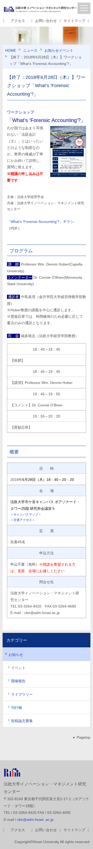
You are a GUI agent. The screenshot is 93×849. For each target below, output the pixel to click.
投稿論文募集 (22, 721)
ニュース (30, 50)
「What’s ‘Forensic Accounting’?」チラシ (40, 221)
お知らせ (51, 50)
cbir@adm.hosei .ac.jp (35, 819)
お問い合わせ (46, 21)
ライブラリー (22, 694)
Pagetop (83, 737)
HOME (10, 50)
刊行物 (16, 708)
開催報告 (18, 681)
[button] (84, 8)
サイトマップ (74, 21)
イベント (66, 50)
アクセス (18, 21)
